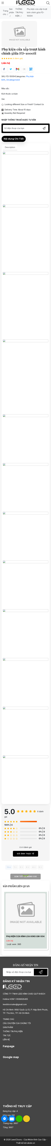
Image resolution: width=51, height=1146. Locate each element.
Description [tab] (10, 147)
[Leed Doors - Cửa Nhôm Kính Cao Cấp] (25, 3)
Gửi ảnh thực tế (25, 854)
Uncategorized (13, 80)
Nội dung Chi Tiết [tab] (14, 138)
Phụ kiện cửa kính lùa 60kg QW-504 (25, 936)
